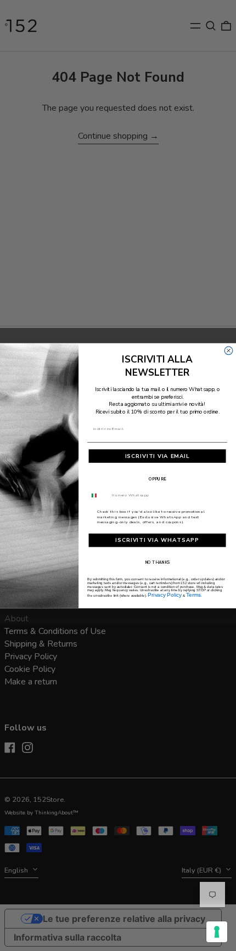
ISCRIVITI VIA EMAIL (157, 456)
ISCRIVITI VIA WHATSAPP (157, 540)
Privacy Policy (165, 594)
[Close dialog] (228, 350)
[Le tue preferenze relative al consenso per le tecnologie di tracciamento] (216, 931)
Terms (193, 594)
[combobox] (98, 495)
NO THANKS (157, 562)
